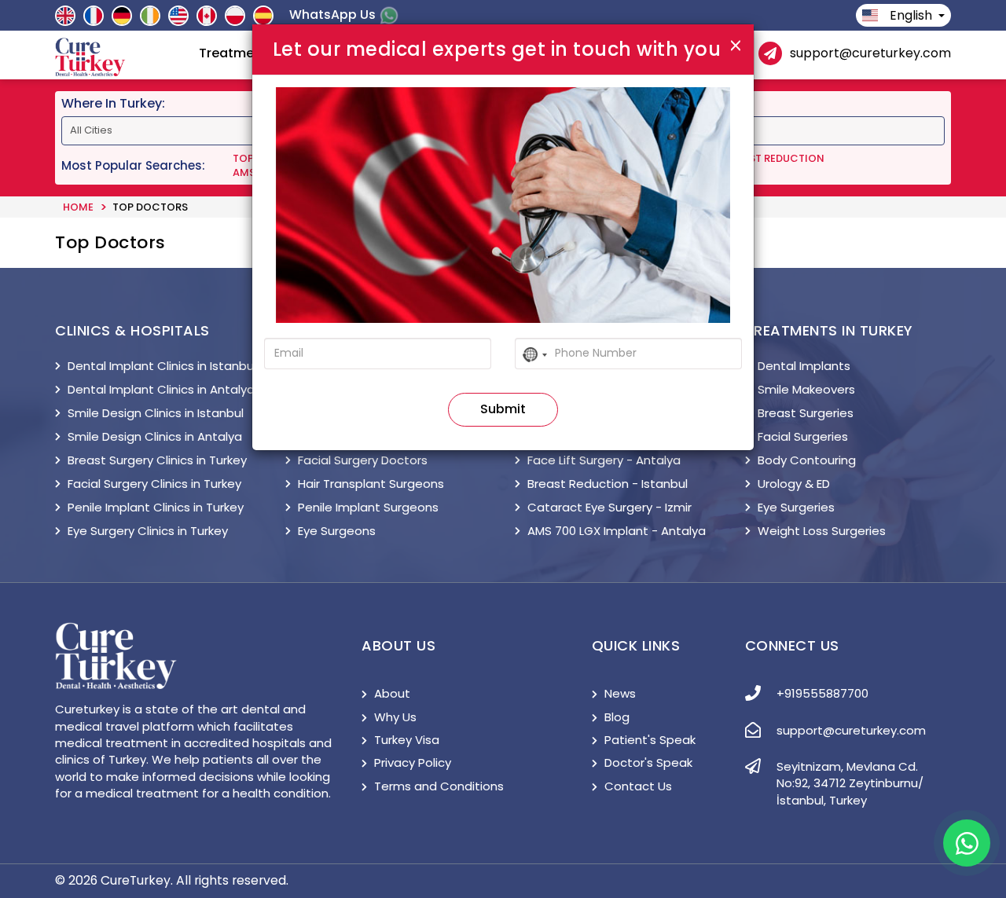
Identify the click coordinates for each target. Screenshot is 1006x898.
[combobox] (534, 355)
